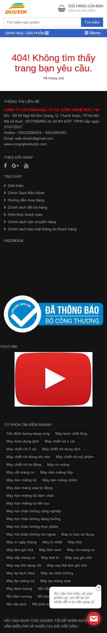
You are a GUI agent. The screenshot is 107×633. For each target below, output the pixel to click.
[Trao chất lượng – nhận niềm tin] (16, 8)
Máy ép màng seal (55, 581)
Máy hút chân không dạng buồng (33, 519)
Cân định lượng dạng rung (28, 433)
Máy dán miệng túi (21, 480)
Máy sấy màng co (20, 557)
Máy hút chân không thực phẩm (32, 526)
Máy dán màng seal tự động (29, 488)
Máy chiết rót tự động (23, 464)
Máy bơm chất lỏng (71, 433)
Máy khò (75, 542)
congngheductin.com (29, 144)
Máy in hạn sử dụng (77, 534)
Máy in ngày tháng (21, 542)
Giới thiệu (16, 186)
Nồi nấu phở (16, 604)
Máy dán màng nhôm (59, 480)
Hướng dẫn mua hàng (26, 200)
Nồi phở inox (42, 604)
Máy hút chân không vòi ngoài (31, 534)
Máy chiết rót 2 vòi (21, 449)
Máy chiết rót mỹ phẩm (74, 457)
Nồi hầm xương (19, 596)
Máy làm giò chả (19, 550)
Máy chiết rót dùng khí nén (28, 457)
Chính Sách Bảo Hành (26, 193)
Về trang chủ (53, 78)
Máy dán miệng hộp (56, 472)
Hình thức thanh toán (25, 214)
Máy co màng (58, 464)
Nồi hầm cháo (49, 588)
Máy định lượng (19, 588)
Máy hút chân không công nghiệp (33, 511)
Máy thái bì (50, 557)
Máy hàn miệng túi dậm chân (30, 495)
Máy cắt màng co (20, 472)
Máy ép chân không (57, 573)
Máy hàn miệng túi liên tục (27, 503)
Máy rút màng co (81, 550)
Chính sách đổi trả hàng (27, 207)
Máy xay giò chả (78, 557)
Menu (95, 32)
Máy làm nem (50, 550)
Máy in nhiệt (52, 542)
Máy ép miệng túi (20, 581)
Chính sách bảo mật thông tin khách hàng (42, 229)
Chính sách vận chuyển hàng (32, 222)
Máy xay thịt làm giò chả (67, 565)
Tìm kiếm (92, 22)
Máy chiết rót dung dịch (61, 449)
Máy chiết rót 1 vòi (60, 441)
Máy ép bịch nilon (20, 573)
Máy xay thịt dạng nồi (23, 565)
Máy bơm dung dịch (22, 441)
